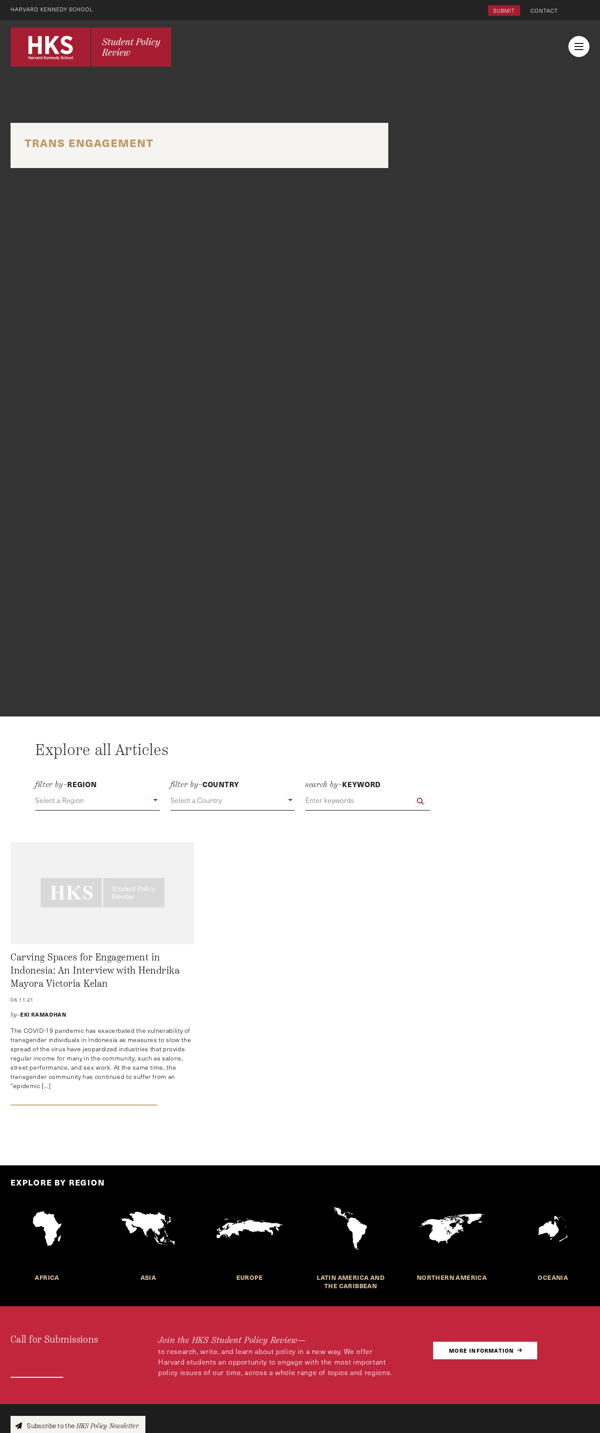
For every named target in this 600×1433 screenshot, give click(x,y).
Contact (544, 10)
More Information (481, 1350)
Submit (504, 10)
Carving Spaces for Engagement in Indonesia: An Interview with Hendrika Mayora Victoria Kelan (95, 970)
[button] (97, 801)
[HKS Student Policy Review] (91, 47)
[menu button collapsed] (578, 46)
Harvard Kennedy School (52, 9)
